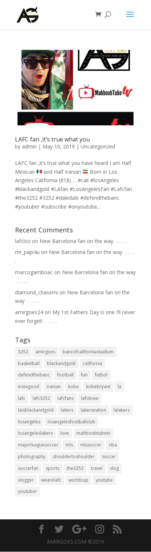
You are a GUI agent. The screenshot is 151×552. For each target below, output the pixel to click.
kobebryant (98, 386)
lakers (67, 410)
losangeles (29, 422)
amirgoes (45, 352)
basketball (29, 363)
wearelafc (51, 480)
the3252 (75, 468)
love (64, 433)
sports (52, 468)
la (119, 386)
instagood (28, 386)
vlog (114, 468)
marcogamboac (34, 272)
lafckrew (89, 398)
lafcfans (66, 398)
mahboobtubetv (93, 433)
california (92, 363)
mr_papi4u (27, 252)
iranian (54, 386)
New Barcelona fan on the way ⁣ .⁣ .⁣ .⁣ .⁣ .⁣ (84, 241)
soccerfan (28, 468)
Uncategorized (98, 146)
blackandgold (61, 363)
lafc (21, 398)
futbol (101, 375)
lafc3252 (41, 398)
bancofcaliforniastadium (88, 352)
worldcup (78, 480)
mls (69, 445)
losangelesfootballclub (71, 422)
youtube (104, 480)
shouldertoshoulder (74, 456)
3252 (23, 352)
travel (97, 468)
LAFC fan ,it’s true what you (52, 139)
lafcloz (22, 241)
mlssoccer (91, 445)
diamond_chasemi (36, 292)
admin (29, 146)
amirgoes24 (29, 312)
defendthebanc (34, 375)
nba (113, 445)
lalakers (122, 410)
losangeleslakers (35, 433)
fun (84, 375)
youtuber (27, 491)
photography (31, 456)
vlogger (26, 480)
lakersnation (93, 410)
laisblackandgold (36, 410)
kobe (73, 386)
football (65, 375)
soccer (109, 456)
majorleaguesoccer (38, 445)
